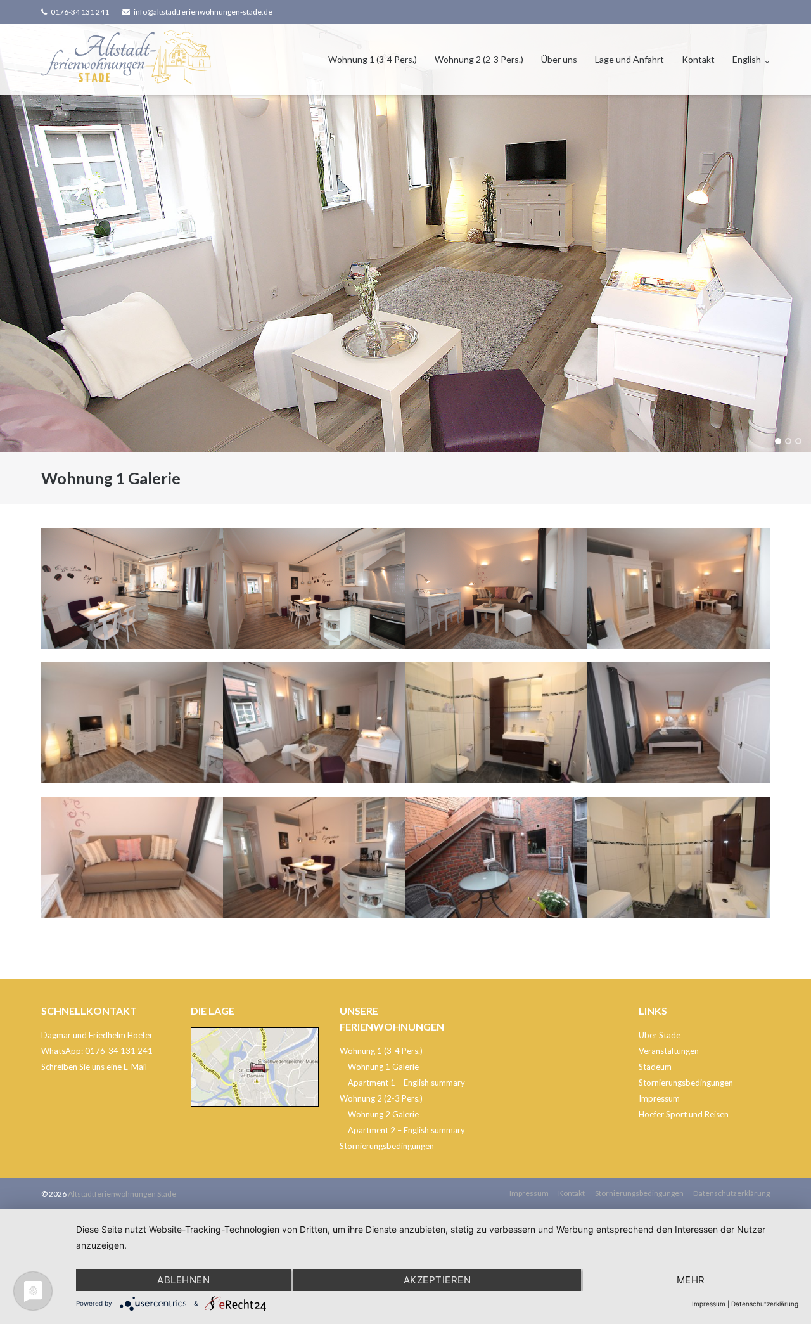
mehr (691, 1280)
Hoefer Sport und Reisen (684, 1114)
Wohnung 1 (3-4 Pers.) (372, 59)
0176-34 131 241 (80, 11)
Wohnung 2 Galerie (383, 1114)
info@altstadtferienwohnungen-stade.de (203, 11)
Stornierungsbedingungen (387, 1146)
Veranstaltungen (669, 1051)
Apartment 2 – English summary (406, 1130)
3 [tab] (798, 441)
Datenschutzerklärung (731, 1193)
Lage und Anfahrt (629, 59)
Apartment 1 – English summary (406, 1082)
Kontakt (698, 59)
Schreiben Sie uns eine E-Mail (94, 1067)
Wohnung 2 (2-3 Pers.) (479, 59)
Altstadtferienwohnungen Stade (122, 1194)
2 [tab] (788, 441)
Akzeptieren (437, 1280)
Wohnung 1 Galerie (383, 1067)
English (746, 59)
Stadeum (655, 1067)
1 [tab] (778, 441)
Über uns (559, 59)
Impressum (659, 1098)
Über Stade (659, 1035)
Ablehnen (183, 1280)
